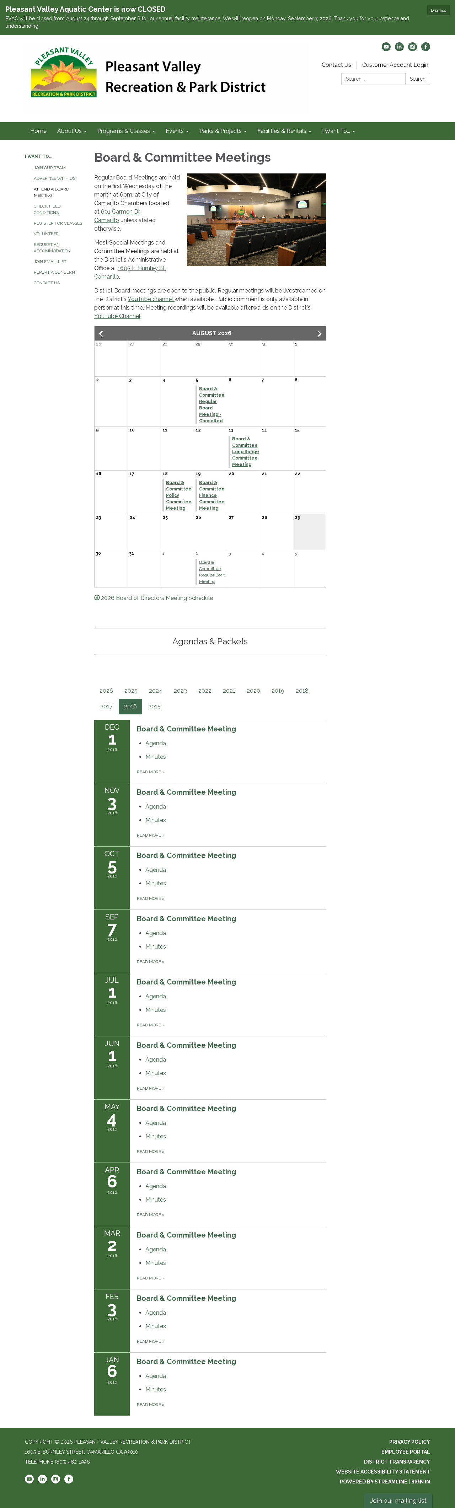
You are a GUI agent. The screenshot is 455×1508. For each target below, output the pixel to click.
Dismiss (438, 10)
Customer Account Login (395, 64)
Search (417, 79)
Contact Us (336, 64)
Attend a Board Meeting (51, 192)
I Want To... (38, 156)
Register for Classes (58, 223)
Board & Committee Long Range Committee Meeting (245, 451)
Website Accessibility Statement (383, 1472)
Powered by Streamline (373, 1482)
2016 (130, 706)
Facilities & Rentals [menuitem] (281, 131)
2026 (106, 690)
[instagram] (412, 49)
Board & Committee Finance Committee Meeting (212, 495)
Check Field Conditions (47, 209)
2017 (106, 706)
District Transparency (397, 1462)
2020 (253, 690)
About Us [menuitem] (69, 131)
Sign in (420, 1482)
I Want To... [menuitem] (336, 131)
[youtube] (386, 49)
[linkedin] (399, 49)
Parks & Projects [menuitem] (220, 131)
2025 (131, 690)
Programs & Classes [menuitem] (123, 131)
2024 (155, 690)
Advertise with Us (54, 178)
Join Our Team (50, 167)
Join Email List (50, 261)
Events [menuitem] (175, 131)
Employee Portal (405, 1452)
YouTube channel (151, 299)
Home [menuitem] (38, 131)
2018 (302, 690)
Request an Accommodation (52, 247)
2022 (205, 690)
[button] (102, 334)
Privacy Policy (409, 1442)
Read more (151, 771)
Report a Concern (54, 272)
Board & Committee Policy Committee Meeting (179, 495)
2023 (180, 690)
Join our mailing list (398, 1500)
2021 (229, 690)
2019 (278, 690)
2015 (154, 706)
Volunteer (46, 233)
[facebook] (425, 49)
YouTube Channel (117, 316)
